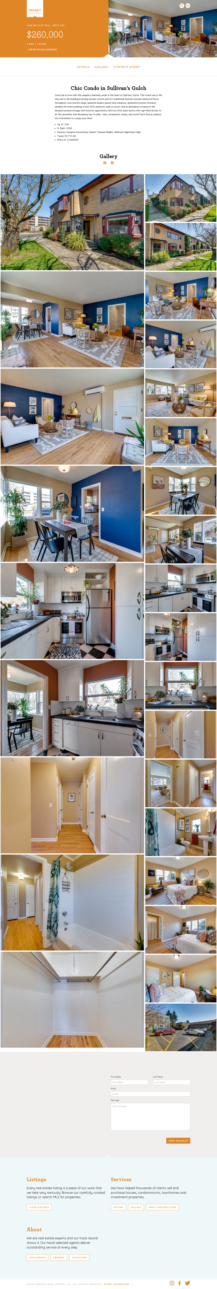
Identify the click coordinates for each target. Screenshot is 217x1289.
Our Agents (37, 1258)
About (34, 1229)
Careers (59, 1258)
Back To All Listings (43, 49)
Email (113, 1088)
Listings (36, 1179)
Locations (79, 1258)
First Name (116, 1076)
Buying (118, 1207)
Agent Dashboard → (118, 1284)
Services (121, 1179)
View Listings (39, 1207)
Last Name (158, 1076)
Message (115, 1100)
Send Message (178, 1141)
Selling (136, 1207)
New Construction (162, 1207)
